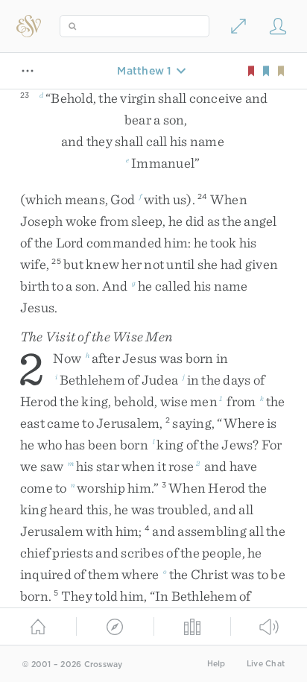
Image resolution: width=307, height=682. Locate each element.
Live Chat (266, 664)
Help (216, 664)
